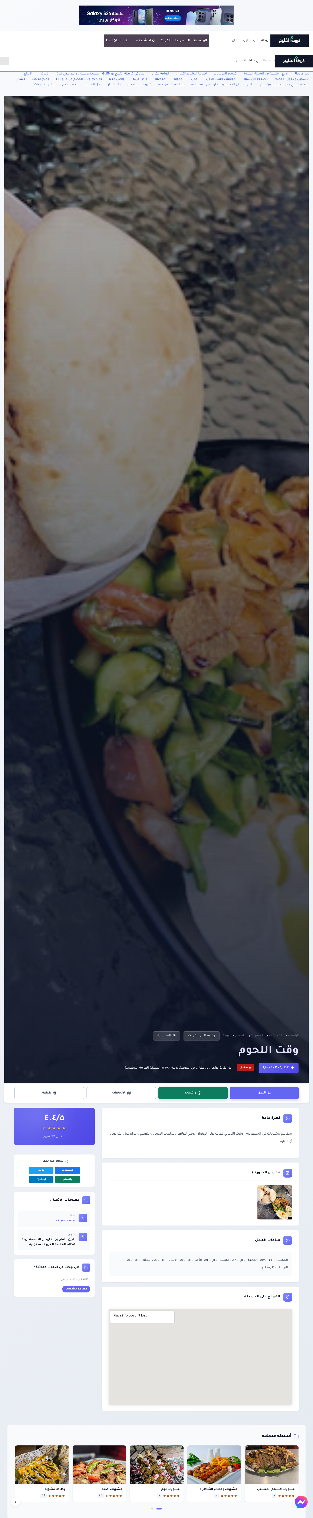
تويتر (41, 1170)
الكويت (166, 41)
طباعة (46, 1092)
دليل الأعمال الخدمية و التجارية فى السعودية (222, 85)
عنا (127, 41)
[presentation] (15, 1502)
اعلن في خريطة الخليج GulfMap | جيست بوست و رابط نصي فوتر (100, 74)
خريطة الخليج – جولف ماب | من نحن (285, 85)
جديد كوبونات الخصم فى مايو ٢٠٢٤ (79, 79)
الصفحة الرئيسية (256, 79)
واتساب (190, 1092)
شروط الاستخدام (140, 85)
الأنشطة (145, 41)
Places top (302, 74)
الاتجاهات (119, 1092)
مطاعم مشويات (199, 1035)
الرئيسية (200, 41)
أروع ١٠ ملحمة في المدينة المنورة (266, 74)
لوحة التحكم (70, 85)
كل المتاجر (92, 85)
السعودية (182, 41)
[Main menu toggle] (4, 61)
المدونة (179, 79)
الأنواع (28, 74)
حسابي (20, 79)
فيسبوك (67, 1170)
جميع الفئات (40, 79)
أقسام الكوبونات (225, 74)
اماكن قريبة (140, 79)
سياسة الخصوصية (171, 85)
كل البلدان (114, 85)
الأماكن (44, 74)
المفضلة (161, 79)
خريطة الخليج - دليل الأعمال (251, 40)
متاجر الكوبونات (44, 85)
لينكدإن (41, 1179)
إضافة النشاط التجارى (191, 74)
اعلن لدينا (113, 41)
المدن (195, 79)
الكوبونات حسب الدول (221, 79)
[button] (159, 1508)
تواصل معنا (117, 79)
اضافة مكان (160, 74)
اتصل (262, 1092)
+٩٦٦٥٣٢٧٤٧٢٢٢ (66, 1220)
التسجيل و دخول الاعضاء (292, 79)
